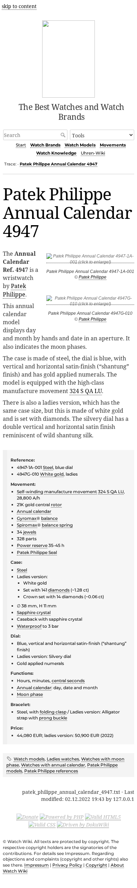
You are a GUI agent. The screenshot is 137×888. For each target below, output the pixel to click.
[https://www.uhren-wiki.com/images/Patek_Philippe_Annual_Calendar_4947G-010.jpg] (90, 302)
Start (21, 145)
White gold (52, 474)
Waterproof (29, 626)
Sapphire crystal (34, 612)
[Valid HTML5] (103, 816)
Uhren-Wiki (93, 153)
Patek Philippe (92, 277)
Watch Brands (45, 145)
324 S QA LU (86, 391)
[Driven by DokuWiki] (83, 824)
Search (63, 134)
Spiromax (27, 525)
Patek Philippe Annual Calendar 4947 (58, 164)
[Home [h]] (68, 58)
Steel (48, 467)
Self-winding (30, 491)
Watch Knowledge (56, 153)
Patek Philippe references (51, 770)
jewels (29, 532)
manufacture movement (70, 491)
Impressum (36, 865)
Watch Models (80, 145)
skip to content (19, 6)
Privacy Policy (67, 865)
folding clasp (53, 711)
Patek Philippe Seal (37, 552)
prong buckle (53, 717)
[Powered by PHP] (62, 816)
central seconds (68, 680)
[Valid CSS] (42, 824)
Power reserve (32, 545)
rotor (56, 504)
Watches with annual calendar (53, 765)
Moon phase (30, 694)
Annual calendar (34, 511)
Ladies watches (63, 759)
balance (49, 518)
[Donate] (27, 816)
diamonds (59, 590)
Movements (113, 145)
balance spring (57, 525)
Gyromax (27, 518)
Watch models (29, 759)
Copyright (96, 865)
